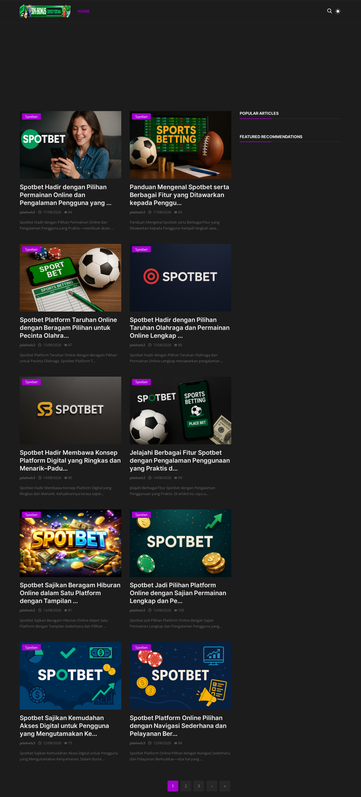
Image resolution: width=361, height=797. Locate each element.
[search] (329, 11)
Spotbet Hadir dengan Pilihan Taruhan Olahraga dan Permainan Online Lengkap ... (180, 327)
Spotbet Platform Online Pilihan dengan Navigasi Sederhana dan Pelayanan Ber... (178, 725)
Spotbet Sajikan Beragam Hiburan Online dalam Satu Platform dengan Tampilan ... (70, 592)
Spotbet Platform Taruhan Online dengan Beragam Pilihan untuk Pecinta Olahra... (68, 327)
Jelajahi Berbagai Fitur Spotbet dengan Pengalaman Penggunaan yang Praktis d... (180, 460)
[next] (351, 22)
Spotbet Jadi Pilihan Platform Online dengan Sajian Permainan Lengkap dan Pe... (178, 592)
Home (84, 11)
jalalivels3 (27, 212)
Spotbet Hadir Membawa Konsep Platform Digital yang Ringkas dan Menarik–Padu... (70, 460)
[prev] (9, 22)
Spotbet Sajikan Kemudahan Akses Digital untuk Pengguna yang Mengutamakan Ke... (64, 725)
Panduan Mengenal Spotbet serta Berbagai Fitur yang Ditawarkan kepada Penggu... (179, 194)
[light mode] (336, 11)
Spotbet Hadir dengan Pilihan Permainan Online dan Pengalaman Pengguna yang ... (65, 194)
